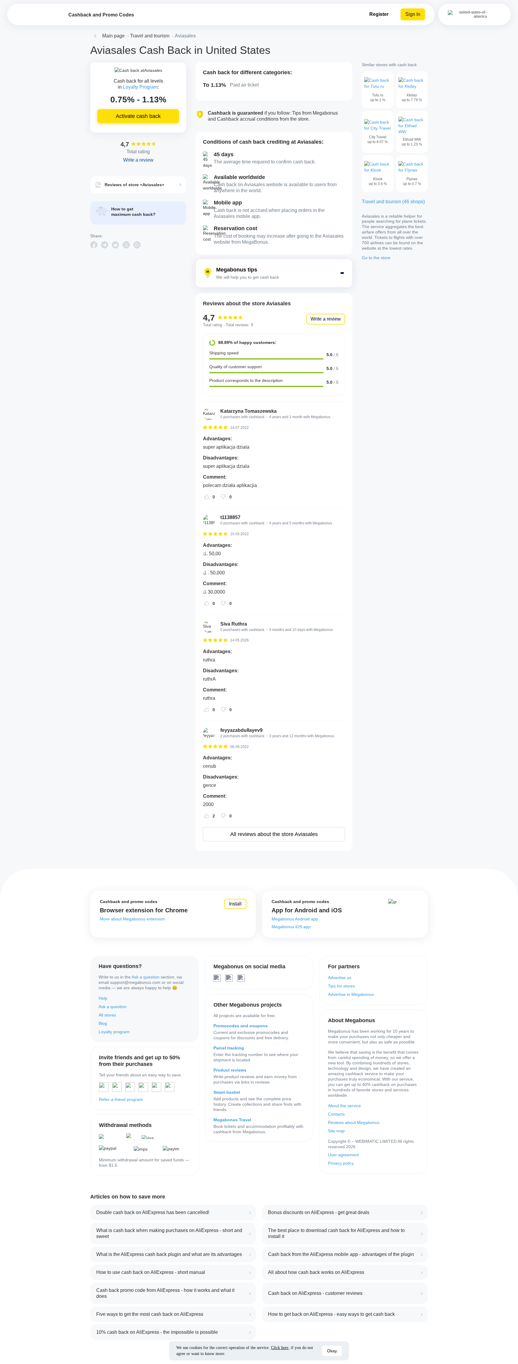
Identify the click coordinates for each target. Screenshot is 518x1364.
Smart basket (226, 1092)
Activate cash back (138, 116)
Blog (103, 1023)
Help (103, 998)
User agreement (343, 1154)
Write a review (326, 318)
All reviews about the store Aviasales (274, 834)
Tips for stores (341, 986)
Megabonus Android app (295, 919)
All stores (107, 1015)
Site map (336, 1130)
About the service (344, 1105)
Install (235, 903)
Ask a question (145, 977)
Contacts (336, 1114)
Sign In (412, 14)
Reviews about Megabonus (354, 1122)
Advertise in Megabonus (351, 994)
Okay (332, 1350)
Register (379, 14)
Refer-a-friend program (121, 1099)
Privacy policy (341, 1163)
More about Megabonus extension (132, 919)
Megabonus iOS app (291, 926)
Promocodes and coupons (240, 1025)
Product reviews (229, 1070)
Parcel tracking (228, 1048)
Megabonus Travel (232, 1119)
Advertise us (339, 977)
